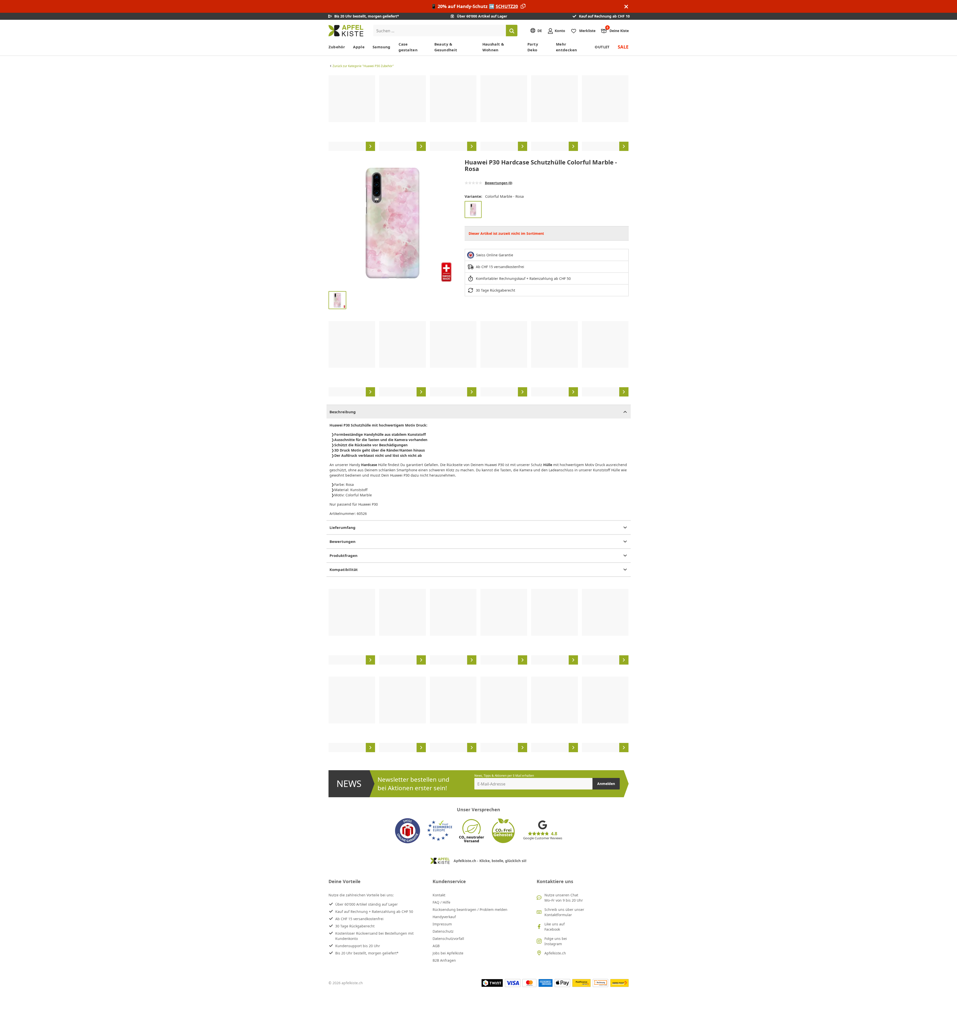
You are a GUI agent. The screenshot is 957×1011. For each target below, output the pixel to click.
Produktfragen (344, 555)
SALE (623, 47)
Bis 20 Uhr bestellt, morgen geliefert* (367, 953)
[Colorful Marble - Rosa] (473, 209)
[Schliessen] (626, 6)
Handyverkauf (444, 916)
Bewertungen (343, 541)
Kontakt (439, 895)
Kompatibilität (344, 569)
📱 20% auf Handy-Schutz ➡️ (474, 6)
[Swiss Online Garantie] (407, 830)
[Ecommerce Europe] (439, 830)
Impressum (442, 924)
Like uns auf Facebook (554, 927)
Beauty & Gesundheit (445, 47)
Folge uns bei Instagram (555, 941)
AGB (436, 945)
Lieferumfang (343, 527)
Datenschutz (443, 931)
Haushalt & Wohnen (493, 47)
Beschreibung (343, 411)
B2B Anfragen (444, 960)
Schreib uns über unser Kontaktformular (564, 912)
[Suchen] (511, 30)
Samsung (382, 46)
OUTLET (602, 46)
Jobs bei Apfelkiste (448, 953)
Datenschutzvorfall (448, 938)
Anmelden (606, 783)
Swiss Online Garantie (494, 255)
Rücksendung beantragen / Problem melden (470, 909)
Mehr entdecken (566, 47)
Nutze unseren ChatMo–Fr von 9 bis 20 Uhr (563, 898)
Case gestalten (408, 47)
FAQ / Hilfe (441, 902)
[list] (479, 113)
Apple (359, 46)
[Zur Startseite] (346, 30)
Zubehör (337, 46)
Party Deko (532, 47)
